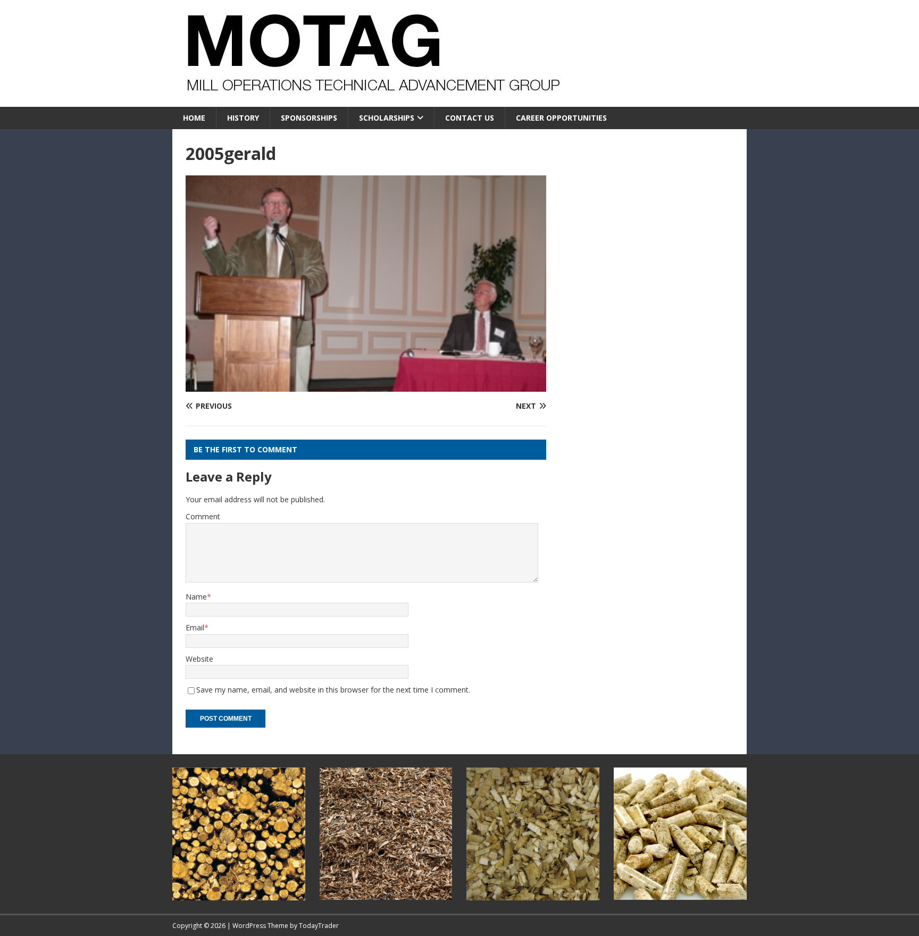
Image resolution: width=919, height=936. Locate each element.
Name (196, 597)
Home (194, 118)
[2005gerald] (366, 385)
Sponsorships (309, 118)
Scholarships (386, 118)
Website (199, 659)
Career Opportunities (561, 118)
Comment (203, 516)
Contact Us (469, 118)
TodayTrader (319, 925)
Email (195, 627)
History (243, 118)
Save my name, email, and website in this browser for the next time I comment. (333, 690)
